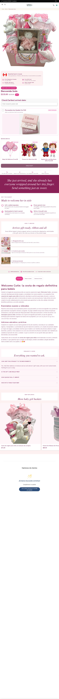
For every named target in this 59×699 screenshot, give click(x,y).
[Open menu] (2, 4)
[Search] (4, 4)
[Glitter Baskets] (29, 5)
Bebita (6, 9)
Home (3, 9)
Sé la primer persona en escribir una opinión (29, 489)
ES (55, 1)
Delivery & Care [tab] (38, 278)
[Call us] (53, 5)
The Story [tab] (19, 278)
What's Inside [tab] (28, 278)
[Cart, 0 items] (56, 5)
